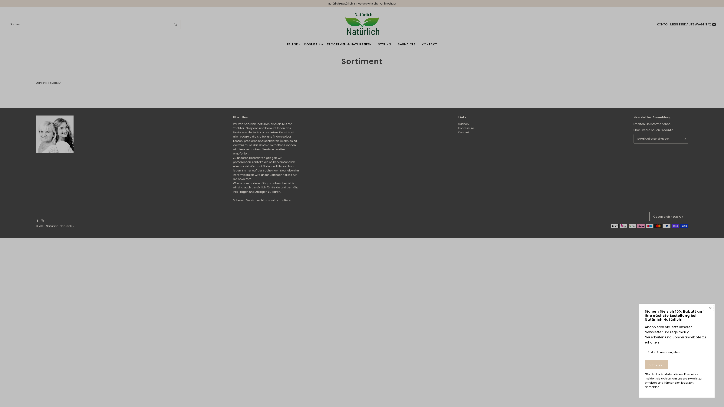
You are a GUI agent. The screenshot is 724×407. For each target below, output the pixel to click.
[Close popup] (710, 308)
